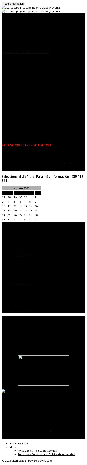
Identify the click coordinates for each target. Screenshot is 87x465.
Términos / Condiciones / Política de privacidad (46, 454)
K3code (48, 460)
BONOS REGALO (39, 52)
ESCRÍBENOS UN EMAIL (15, 52)
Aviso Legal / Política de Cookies (37, 450)
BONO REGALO (19, 443)
